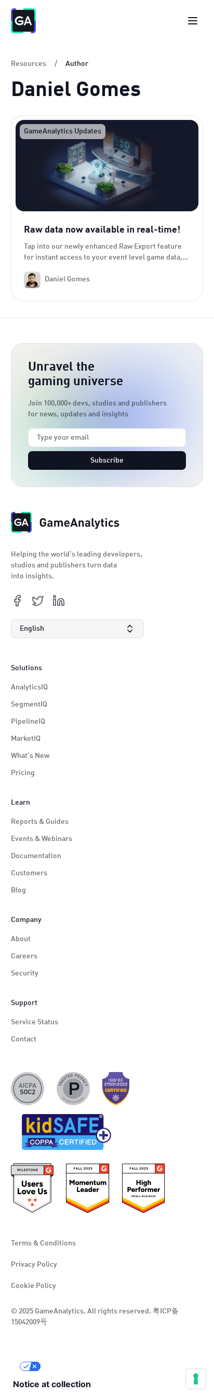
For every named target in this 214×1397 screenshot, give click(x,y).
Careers (24, 956)
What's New (30, 755)
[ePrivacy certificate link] (73, 1088)
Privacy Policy (34, 1264)
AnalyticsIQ (29, 687)
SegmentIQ (29, 704)
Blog (18, 890)
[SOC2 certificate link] (27, 1088)
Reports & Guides (40, 821)
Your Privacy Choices (84, 1366)
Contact (23, 1039)
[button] (77, 628)
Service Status (34, 1022)
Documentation (36, 856)
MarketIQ (26, 738)
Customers (29, 873)
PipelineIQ (28, 721)
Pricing (23, 773)
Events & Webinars (41, 839)
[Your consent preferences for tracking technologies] (196, 1379)
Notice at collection (52, 1384)
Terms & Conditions (43, 1243)
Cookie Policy (33, 1286)
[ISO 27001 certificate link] (115, 1088)
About (21, 939)
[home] (23, 20)
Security (24, 973)
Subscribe (107, 460)
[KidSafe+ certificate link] (63, 1134)
